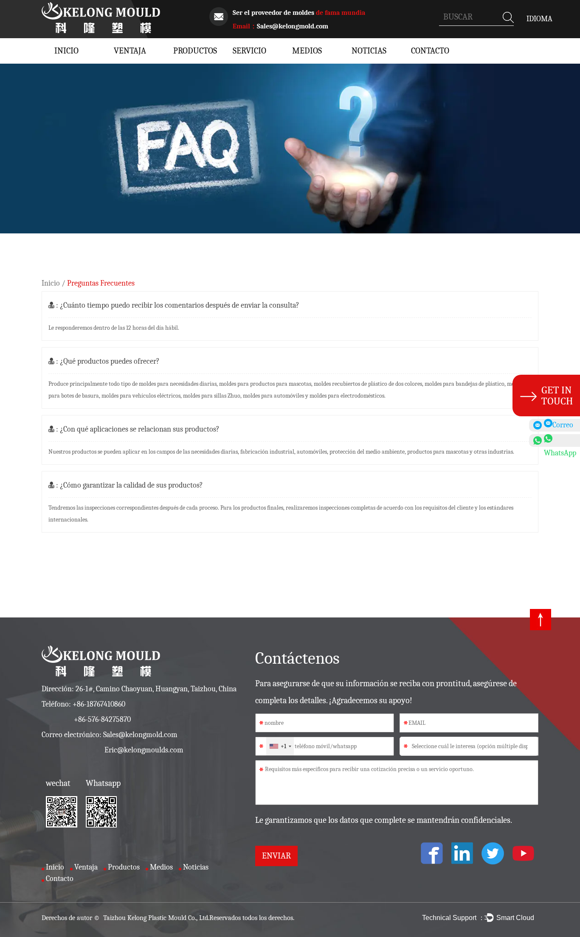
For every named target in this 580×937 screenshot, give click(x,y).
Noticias (369, 51)
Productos (190, 51)
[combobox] (280, 746)
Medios (307, 51)
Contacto (428, 51)
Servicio (249, 51)
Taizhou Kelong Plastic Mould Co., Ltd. (155, 918)
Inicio (66, 51)
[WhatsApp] (554, 440)
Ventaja (130, 51)
